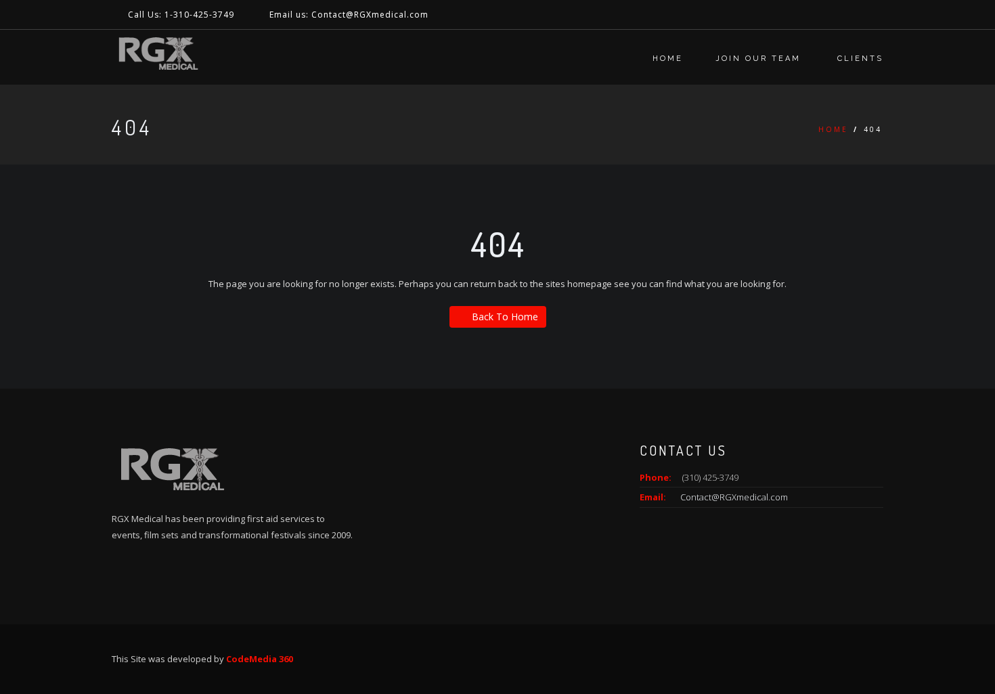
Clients (860, 58)
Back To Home (505, 316)
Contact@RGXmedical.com (734, 497)
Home (668, 58)
